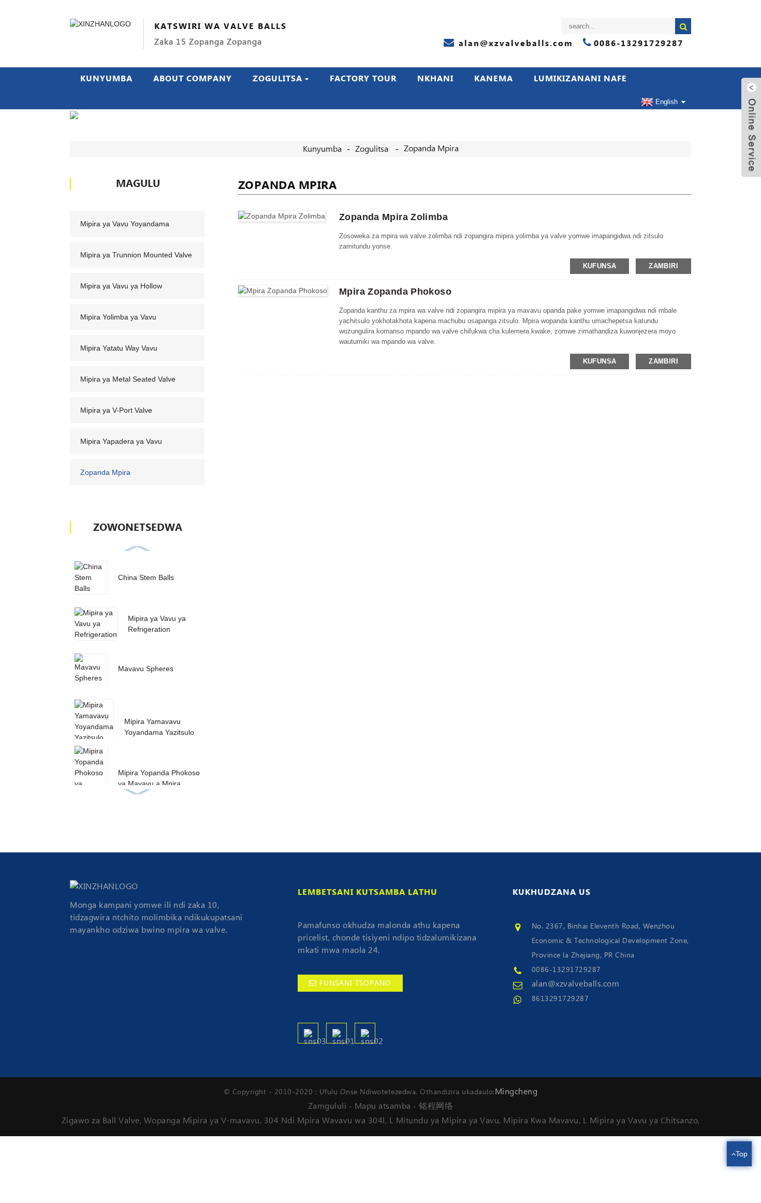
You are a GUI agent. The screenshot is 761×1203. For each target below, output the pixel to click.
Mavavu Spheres (145, 668)
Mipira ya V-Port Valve (116, 410)
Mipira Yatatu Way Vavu (118, 348)
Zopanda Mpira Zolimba (393, 217)
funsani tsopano (355, 983)
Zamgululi (327, 1106)
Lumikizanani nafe (580, 78)
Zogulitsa (277, 78)
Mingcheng (516, 1091)
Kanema (493, 78)
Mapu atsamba (383, 1106)
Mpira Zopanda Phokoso (395, 291)
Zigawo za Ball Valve (101, 1120)
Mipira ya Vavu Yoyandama (124, 224)
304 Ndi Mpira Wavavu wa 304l (324, 1120)
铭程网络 (436, 1106)
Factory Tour (363, 78)
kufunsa (600, 266)
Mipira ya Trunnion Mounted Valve (136, 255)
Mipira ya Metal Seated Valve (127, 379)
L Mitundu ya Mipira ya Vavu (444, 1120)
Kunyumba (106, 78)
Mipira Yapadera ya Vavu (121, 441)
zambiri (663, 266)
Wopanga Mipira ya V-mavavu (202, 1120)
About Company (192, 78)
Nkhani (435, 78)
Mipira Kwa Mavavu (541, 1120)
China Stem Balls (146, 577)
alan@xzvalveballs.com (576, 984)
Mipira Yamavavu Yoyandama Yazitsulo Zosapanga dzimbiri (159, 732)
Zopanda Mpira (431, 148)
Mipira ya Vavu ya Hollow (121, 286)
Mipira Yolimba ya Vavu (118, 317)
